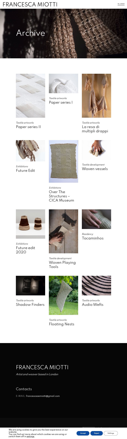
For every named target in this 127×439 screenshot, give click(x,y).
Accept (83, 433)
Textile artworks (25, 123)
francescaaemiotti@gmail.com (43, 396)
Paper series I (61, 103)
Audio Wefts (92, 305)
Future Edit (25, 171)
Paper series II (28, 127)
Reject (96, 433)
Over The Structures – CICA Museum (61, 196)
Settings (111, 433)
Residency (87, 234)
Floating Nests (61, 324)
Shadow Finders (30, 305)
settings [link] (30, 437)
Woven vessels (95, 169)
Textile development (93, 165)
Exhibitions (22, 166)
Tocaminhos (92, 238)
